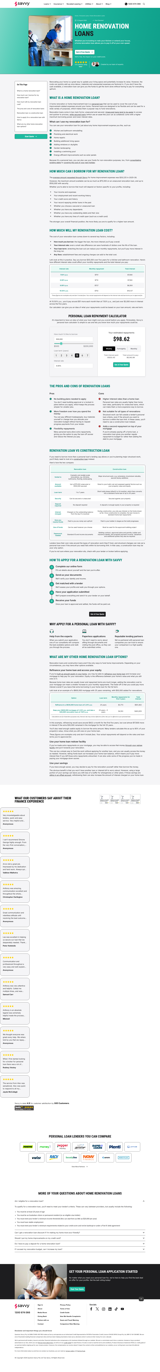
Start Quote (29, 136)
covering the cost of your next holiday (79, 162)
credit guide (67, 1343)
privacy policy (70, 1351)
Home (76, 16)
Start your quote (77, 1289)
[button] (80, 1201)
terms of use (81, 1351)
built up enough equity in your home (72, 674)
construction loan (81, 459)
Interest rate (59, 361)
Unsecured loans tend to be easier (119, 112)
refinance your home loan (114, 674)
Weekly (109, 349)
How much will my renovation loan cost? (29, 103)
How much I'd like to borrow (65, 334)
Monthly (134, 349)
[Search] (143, 3)
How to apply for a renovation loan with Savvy (31, 118)
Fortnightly (121, 349)
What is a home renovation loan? (28, 91)
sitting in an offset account (60, 775)
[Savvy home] (22, 4)
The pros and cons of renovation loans (30, 109)
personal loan (97, 104)
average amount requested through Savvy (70, 177)
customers (64, 1103)
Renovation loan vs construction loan (30, 113)
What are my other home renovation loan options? (30, 125)
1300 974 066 (134, 4)
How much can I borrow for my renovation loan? (28, 96)
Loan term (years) (71, 353)
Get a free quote (83, 52)
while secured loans (78, 114)
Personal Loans (84, 16)
